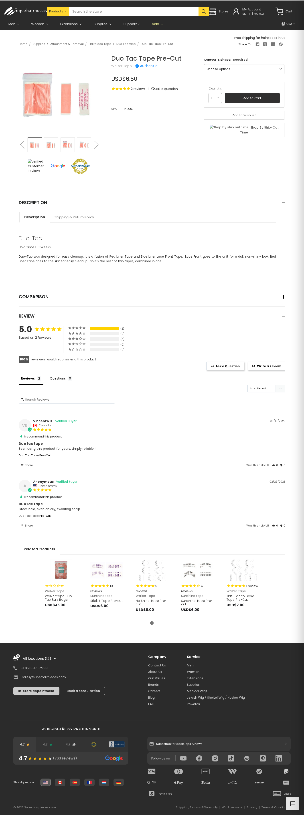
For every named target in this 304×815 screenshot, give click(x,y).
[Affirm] (232, 782)
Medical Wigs (197, 691)
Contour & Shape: (226, 59)
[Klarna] (286, 782)
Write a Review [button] (269, 366)
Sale (156, 24)
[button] (275, 465)
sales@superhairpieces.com (44, 677)
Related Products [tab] (39, 549)
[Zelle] (205, 782)
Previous (22, 144)
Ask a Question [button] (228, 366)
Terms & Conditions (275, 807)
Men (190, 665)
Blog (151, 697)
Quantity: (215, 88)
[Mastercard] (178, 771)
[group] (70, 758)
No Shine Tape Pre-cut (151, 602)
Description (34, 217)
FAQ (151, 704)
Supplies (39, 44)
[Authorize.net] (93, 744)
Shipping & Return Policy (74, 217)
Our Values (156, 678)
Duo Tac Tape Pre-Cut (157, 44)
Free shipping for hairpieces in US (259, 38)
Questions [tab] (58, 378)
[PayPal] (286, 771)
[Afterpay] (259, 771)
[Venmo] (259, 782)
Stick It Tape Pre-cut (106, 600)
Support (130, 24)
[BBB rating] (116, 744)
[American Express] (205, 771)
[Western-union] (232, 771)
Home (23, 44)
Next (96, 144)
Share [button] (28, 465)
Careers (154, 691)
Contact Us (157, 665)
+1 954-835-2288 (34, 668)
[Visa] (151, 771)
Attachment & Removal (67, 44)
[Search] (204, 11)
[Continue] (285, 743)
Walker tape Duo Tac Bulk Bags (58, 598)
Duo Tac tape (126, 44)
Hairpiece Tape (100, 44)
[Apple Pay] (178, 782)
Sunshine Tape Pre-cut (197, 602)
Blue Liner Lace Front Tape (161, 256)
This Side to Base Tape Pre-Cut (240, 598)
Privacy (252, 807)
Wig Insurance (232, 807)
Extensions (195, 678)
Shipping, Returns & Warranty (197, 807)
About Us (155, 672)
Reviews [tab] (28, 378)
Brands (153, 684)
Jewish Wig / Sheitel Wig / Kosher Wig (216, 697)
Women (193, 672)
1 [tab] (152, 623)
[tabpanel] (61, 587)
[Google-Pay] (151, 782)
